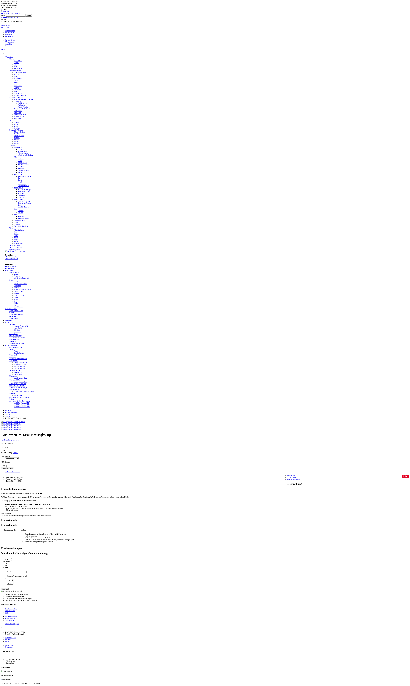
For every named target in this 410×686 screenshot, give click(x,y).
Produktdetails (291, 477)
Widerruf (8, 640)
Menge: (3, 466)
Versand (15, 453)
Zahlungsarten (10, 618)
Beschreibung (291, 475)
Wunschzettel (9, 33)
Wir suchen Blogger (12, 624)
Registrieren (9, 36)
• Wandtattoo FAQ (11, 259)
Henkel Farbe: (6, 456)
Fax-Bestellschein (11, 616)
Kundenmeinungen (293, 479)
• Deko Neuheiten (11, 266)
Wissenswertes (10, 611)
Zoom (23, 422)
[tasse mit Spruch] (10, 426)
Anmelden (8, 34)
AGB (7, 641)
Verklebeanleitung (11, 609)
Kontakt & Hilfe (10, 638)
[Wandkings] (5, 11)
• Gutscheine (9, 268)
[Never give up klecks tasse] (10, 424)
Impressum (8, 647)
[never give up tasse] (10, 427)
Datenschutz (9, 645)
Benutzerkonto (10, 31)
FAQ (7, 613)
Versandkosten (10, 620)
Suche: (3, 15)
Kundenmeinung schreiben (10, 440)
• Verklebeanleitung (11, 257)
